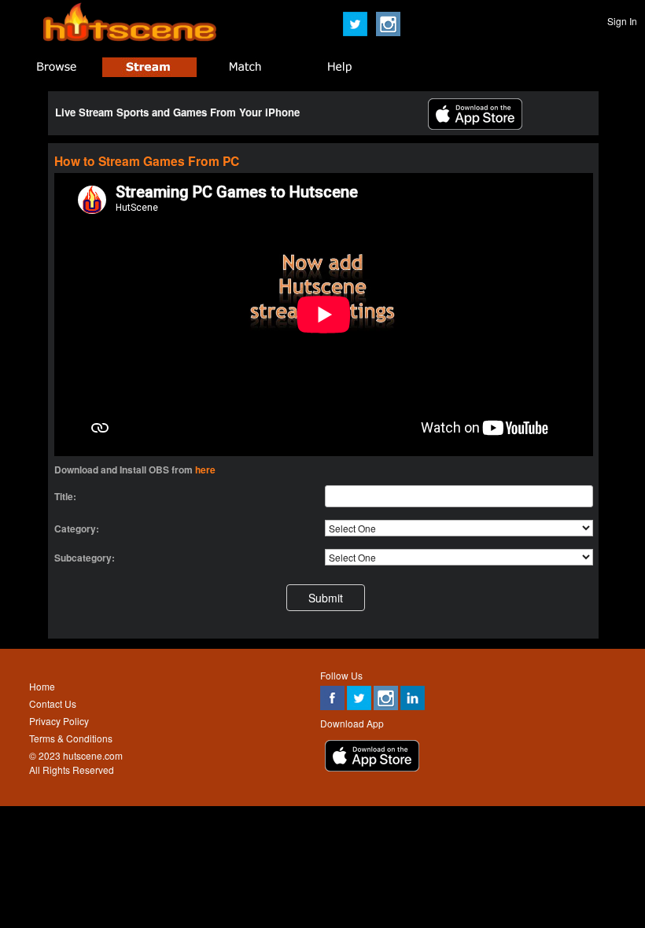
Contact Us (52, 703)
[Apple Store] (475, 125)
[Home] (129, 37)
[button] (325, 597)
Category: (76, 528)
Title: (65, 496)
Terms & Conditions (70, 738)
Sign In (622, 21)
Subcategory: (84, 558)
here (205, 469)
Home (42, 686)
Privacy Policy (59, 720)
